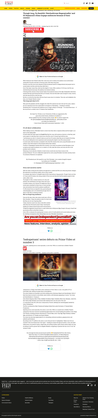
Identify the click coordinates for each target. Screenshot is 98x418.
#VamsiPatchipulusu (49, 338)
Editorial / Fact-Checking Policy (88, 398)
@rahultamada (56, 336)
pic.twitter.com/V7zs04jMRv (49, 161)
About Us (76, 397)
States (10, 8)
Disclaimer (85, 404)
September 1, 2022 (59, 123)
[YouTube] (92, 3)
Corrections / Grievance (88, 401)
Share (24, 33)
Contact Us (76, 404)
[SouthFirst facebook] (84, 3)
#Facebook (31, 159)
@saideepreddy (65, 336)
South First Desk (27, 251)
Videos (33, 8)
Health (22, 8)
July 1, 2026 (58, 340)
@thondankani (50, 334)
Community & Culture (43, 8)
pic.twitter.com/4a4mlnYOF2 (49, 121)
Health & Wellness (29, 397)
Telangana (50, 402)
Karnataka (27, 402)
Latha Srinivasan (27, 24)
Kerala (49, 397)
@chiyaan (35, 119)
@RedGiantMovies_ (52, 119)
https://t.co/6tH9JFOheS (41, 334)
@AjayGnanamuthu (42, 119)
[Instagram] (90, 3)
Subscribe (84, 8)
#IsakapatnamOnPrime (58, 333)
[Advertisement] (49, 367)
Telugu (91, 8)
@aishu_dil (57, 334)
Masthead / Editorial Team (89, 409)
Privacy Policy (75, 401)
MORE (78, 8)
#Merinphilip (32, 336)
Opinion (28, 8)
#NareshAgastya (64, 334)
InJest (52, 8)
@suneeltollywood (40, 336)
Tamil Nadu (50, 400)
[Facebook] (95, 385)
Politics (16, 8)
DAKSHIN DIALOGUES (70, 8)
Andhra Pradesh (28, 400)
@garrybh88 (41, 338)
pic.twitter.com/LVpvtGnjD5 (62, 338)
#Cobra (40, 114)
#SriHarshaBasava (33, 338)
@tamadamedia (49, 336)
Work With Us (77, 406)
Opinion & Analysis (6, 400)
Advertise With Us (87, 406)
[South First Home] (9, 3)
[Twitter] (87, 3)
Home (5, 8)
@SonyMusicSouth (62, 119)
